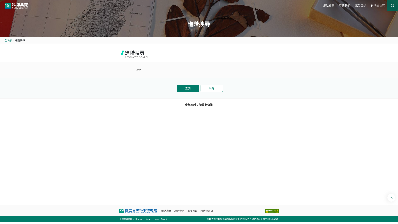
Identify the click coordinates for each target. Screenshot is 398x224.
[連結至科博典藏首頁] (16, 5)
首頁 (9, 40)
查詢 (188, 88)
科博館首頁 (378, 5)
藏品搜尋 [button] (392, 5)
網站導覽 (328, 5)
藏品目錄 (360, 5)
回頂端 (394, 197)
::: (1, 5)
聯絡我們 (344, 5)
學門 (139, 70)
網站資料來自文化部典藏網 (265, 219)
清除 (212, 88)
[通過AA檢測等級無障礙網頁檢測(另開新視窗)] (272, 211)
